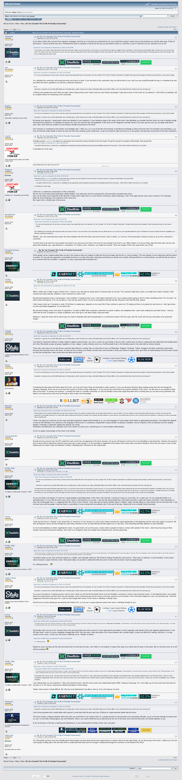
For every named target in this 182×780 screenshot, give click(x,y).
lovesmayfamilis (11, 436)
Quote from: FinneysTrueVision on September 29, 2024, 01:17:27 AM (54, 285)
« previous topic (163, 27)
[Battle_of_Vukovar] (9, 541)
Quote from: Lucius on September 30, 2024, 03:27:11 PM (51, 550)
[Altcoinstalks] (9, 61)
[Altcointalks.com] (9, 122)
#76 (176, 579)
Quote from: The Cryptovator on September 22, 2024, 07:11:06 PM (53, 47)
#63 (176, 107)
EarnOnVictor (10, 214)
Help (15, 19)
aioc (6, 67)
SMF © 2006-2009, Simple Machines (99, 776)
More (38, 19)
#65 (176, 171)
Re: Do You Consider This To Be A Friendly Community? (58, 36)
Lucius (63, 471)
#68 (176, 281)
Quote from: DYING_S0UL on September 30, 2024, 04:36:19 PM (53, 621)
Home (9, 19)
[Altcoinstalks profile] (9, 393)
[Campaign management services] (9, 607)
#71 (176, 407)
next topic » (173, 27)
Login (26, 19)
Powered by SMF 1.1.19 (79, 776)
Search (20, 19)
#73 (176, 470)
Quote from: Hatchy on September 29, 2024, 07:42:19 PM (51, 474)
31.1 (27, 16)
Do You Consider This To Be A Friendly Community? (46, 24)
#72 (176, 437)
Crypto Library (10, 578)
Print (175, 29)
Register (32, 19)
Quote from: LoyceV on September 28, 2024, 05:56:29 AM (51, 176)
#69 (176, 332)
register (30, 12)
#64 (176, 137)
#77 (176, 616)
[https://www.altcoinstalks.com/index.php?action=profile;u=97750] (9, 496)
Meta (22, 24)
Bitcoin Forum (9, 24)
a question (49, 141)
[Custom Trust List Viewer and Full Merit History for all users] (9, 165)
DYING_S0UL (10, 468)
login (24, 12)
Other (17, 24)
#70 (176, 366)
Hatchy (7, 365)
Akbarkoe (8, 406)
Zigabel (8, 106)
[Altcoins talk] (9, 199)
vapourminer (47, 173)
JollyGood (9, 36)
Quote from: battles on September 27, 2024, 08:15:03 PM (51, 143)
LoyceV (8, 136)
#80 (176, 736)
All (19, 29)
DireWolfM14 (47, 618)
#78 (176, 662)
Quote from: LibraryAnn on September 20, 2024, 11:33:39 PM (52, 72)
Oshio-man (9, 735)
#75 (176, 547)
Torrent (32, 16)
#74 (176, 517)
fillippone (8, 170)
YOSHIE (8, 331)
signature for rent (105, 166)
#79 (176, 702)
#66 (176, 215)
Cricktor (8, 279)
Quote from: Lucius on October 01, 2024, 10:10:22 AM (50, 666)
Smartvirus (9, 702)
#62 (176, 68)
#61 (176, 37)
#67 (176, 251)
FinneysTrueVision (12, 250)
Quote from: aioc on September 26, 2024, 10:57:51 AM (50, 219)
